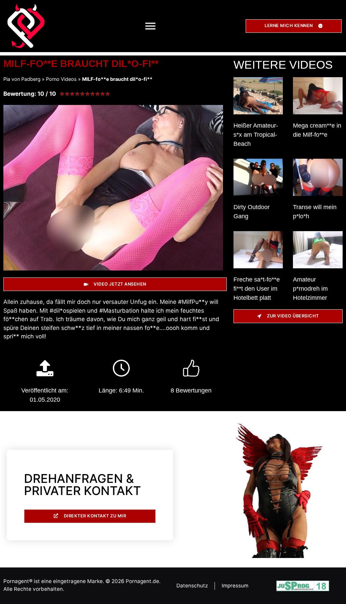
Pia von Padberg (22, 79)
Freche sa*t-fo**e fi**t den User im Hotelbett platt (256, 288)
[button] (150, 26)
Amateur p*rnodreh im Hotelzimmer (310, 288)
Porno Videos (61, 79)
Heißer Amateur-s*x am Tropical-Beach (255, 134)
